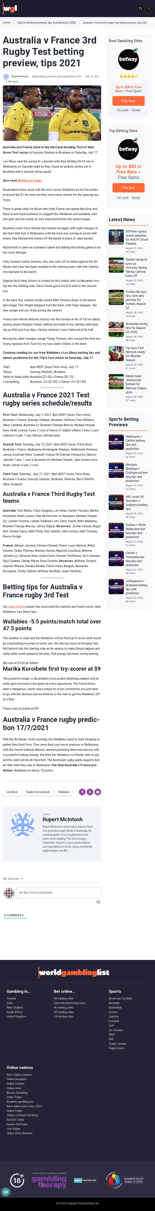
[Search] (140, 8)
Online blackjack (16, 1079)
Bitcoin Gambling (17, 1092)
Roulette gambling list (20, 1101)
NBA (112, 1034)
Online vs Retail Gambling (22, 1115)
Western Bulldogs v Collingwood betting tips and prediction (137, 473)
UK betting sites (64, 998)
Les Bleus (12, 791)
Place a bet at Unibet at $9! (21, 708)
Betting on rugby (30, 180)
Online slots (14, 1088)
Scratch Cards (15, 1119)
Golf (111, 1025)
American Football (120, 998)
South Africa (14, 1012)
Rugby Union (116, 1048)
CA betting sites (64, 1016)
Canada (11, 998)
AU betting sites (64, 1007)
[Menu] (148, 8)
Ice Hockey (116, 1030)
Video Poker (14, 1097)
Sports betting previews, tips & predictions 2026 (47, 22)
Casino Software (17, 1124)
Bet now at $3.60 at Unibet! (20, 663)
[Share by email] (97, 792)
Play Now (129, 101)
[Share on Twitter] (90, 792)
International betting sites (69, 1003)
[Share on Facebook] (82, 792)
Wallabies (64, 791)
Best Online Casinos (19, 1074)
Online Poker (14, 1111)
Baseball (114, 1003)
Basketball (115, 1007)
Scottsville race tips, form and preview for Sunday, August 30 (136, 300)
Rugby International (38, 791)
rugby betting (17, 606)
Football (114, 1021)
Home (6, 22)
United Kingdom (16, 1016)
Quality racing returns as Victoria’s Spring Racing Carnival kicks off (137, 267)
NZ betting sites (64, 1012)
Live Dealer (13, 1129)
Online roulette (16, 1083)
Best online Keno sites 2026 (24, 1106)
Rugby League (117, 1043)
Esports (114, 1016)
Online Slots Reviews (20, 1133)
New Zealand (15, 1007)
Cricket (113, 1012)
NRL (111, 1039)
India (9, 1003)
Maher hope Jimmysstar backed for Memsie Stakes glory (136, 384)
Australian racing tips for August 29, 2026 (136, 328)
